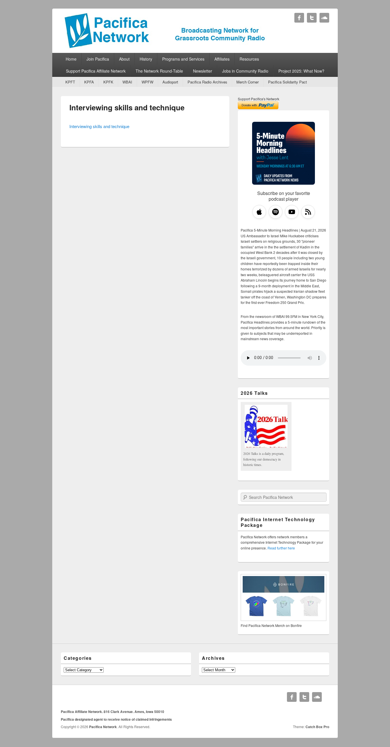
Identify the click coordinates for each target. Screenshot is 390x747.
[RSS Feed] (308, 212)
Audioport (170, 82)
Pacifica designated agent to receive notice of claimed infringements (116, 719)
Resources (249, 59)
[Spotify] (275, 212)
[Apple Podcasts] (259, 212)
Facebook (299, 18)
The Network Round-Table (159, 71)
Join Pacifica (98, 59)
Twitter (312, 18)
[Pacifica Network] (165, 47)
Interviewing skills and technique (126, 107)
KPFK (108, 82)
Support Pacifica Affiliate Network (96, 71)
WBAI (127, 82)
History (146, 59)
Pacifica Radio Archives (207, 82)
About (124, 59)
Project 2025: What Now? (301, 71)
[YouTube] (292, 212)
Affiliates (222, 59)
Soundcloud (324, 18)
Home (71, 59)
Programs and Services (183, 59)
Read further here (281, 547)
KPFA (89, 82)
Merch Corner (247, 82)
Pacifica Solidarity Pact (287, 82)
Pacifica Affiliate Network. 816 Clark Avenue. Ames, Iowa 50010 (112, 711)
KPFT (70, 82)
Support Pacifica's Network (258, 98)
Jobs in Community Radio (245, 71)
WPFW (147, 82)
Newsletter (202, 71)
